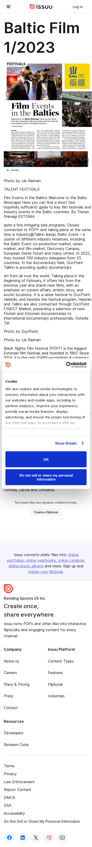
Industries (56, 696)
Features (55, 672)
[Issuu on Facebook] (9, 837)
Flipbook (55, 684)
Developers (13, 733)
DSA (7, 805)
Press (8, 696)
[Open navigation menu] (8, 6)
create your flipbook (45, 571)
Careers (10, 672)
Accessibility (14, 813)
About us (11, 661)
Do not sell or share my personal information (46, 477)
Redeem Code (16, 744)
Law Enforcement (19, 781)
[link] (77, 6)
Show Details (66, 443)
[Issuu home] (41, 6)
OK (46, 459)
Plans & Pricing (16, 684)
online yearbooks (41, 560)
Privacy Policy (17, 428)
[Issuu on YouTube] (62, 837)
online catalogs (71, 560)
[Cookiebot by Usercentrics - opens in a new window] (66, 365)
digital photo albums (25, 566)
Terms (9, 765)
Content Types (61, 661)
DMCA (9, 797)
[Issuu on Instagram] (49, 837)
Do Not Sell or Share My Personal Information (42, 821)
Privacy (10, 773)
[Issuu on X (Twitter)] (36, 837)
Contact (11, 707)
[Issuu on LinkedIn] (22, 837)
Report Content (17, 789)
